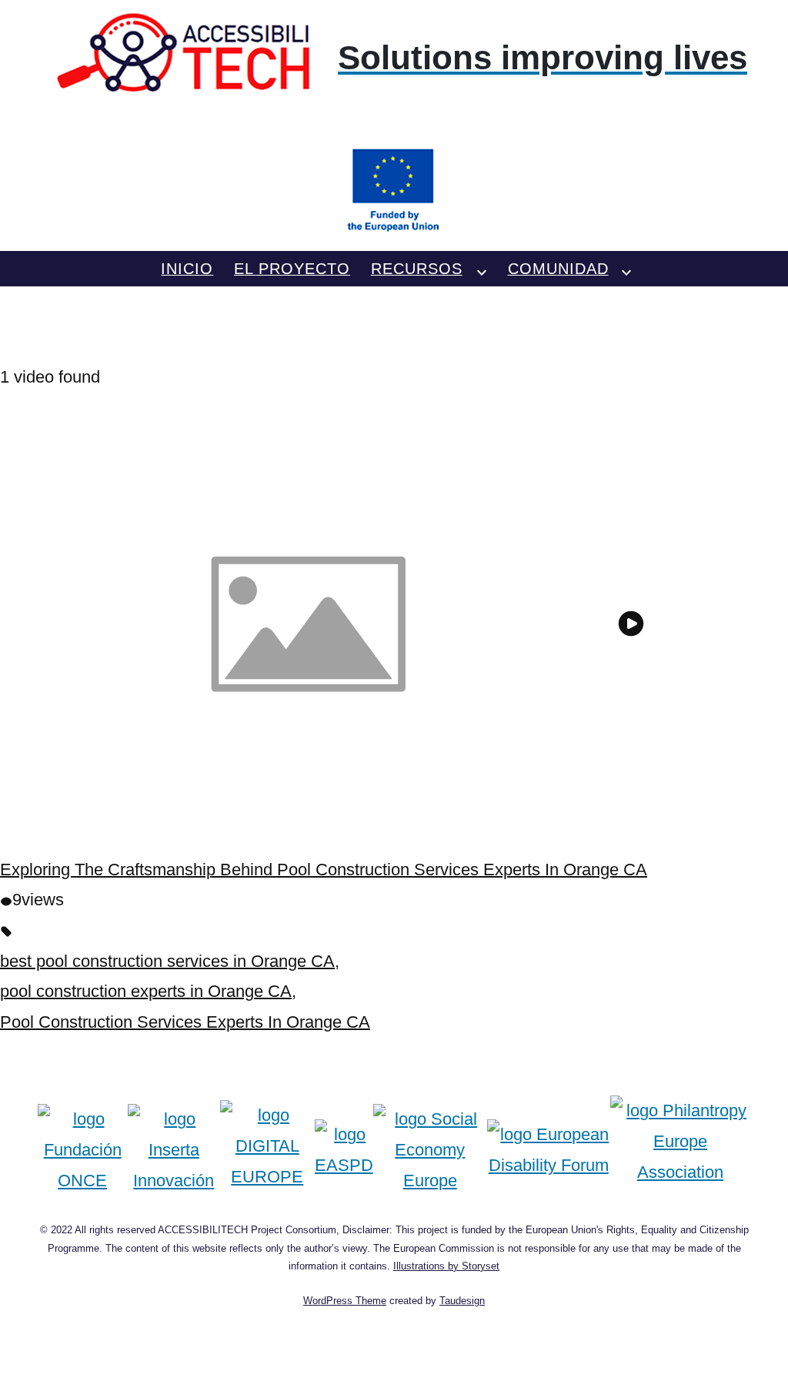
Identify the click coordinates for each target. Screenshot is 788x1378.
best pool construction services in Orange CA (167, 961)
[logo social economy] (430, 1150)
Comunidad (558, 268)
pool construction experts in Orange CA (146, 991)
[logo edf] (548, 1149)
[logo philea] (680, 1149)
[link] (394, 123)
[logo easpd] (344, 1149)
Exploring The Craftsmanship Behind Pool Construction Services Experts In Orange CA (323, 869)
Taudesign (462, 1300)
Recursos (416, 268)
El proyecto (292, 268)
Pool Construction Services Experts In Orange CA (185, 1022)
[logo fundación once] (83, 1150)
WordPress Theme (344, 1300)
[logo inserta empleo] (174, 1150)
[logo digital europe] (267, 1149)
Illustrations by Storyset (446, 1266)
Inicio (187, 268)
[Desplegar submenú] (481, 268)
